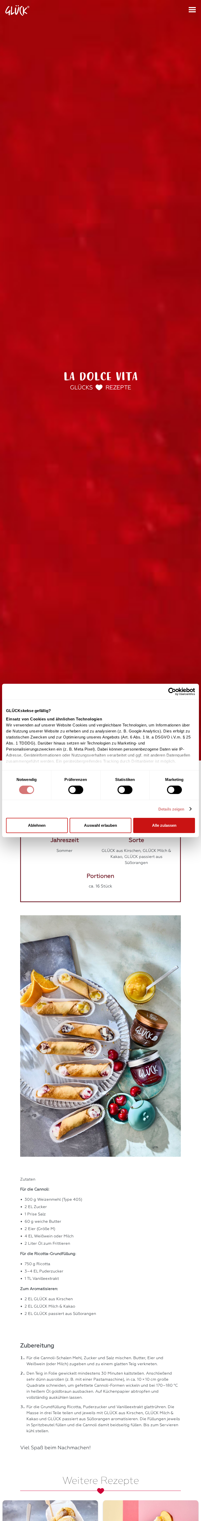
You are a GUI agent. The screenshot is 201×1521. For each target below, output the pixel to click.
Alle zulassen (164, 825)
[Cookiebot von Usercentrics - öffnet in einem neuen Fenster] (172, 692)
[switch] (75, 790)
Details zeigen (171, 809)
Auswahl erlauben (100, 825)
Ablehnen (37, 825)
